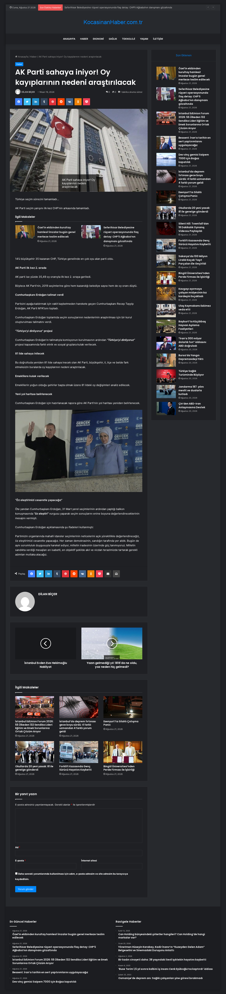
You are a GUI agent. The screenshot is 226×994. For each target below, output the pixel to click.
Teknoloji (128, 38)
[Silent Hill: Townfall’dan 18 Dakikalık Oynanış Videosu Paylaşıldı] (166, 228)
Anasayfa (69, 38)
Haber (84, 38)
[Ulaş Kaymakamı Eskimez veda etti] (166, 310)
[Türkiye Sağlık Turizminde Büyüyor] (166, 375)
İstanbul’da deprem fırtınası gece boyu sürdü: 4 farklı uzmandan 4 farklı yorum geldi (77, 726)
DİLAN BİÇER (28, 92)
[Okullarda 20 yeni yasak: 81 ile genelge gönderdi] (34, 752)
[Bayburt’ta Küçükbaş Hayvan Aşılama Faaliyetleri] (166, 326)
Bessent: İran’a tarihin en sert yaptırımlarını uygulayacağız (195, 141)
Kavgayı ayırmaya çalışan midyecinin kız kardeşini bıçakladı (193, 292)
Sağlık (113, 38)
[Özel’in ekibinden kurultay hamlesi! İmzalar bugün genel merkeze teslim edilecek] (25, 231)
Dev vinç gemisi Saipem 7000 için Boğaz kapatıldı (194, 158)
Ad (17, 847)
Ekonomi (98, 38)
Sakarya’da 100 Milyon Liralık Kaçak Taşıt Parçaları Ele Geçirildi (193, 259)
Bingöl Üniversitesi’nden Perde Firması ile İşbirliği (119, 768)
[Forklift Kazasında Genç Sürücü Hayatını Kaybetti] (78, 752)
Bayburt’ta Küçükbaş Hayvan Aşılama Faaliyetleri (192, 325)
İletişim (158, 38)
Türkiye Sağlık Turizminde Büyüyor (191, 372)
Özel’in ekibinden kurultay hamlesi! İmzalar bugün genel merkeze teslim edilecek (56, 232)
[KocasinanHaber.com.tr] (113, 22)
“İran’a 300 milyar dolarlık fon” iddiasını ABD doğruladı (192, 342)
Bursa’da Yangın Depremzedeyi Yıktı (191, 357)
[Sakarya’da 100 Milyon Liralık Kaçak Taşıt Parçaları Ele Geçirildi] (166, 261)
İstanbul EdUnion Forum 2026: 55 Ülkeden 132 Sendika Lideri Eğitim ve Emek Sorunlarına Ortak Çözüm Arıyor (34, 726)
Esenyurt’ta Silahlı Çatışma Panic (120, 723)
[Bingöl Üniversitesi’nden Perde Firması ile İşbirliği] (122, 752)
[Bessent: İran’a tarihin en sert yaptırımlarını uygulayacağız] (166, 142)
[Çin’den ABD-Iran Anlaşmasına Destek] (166, 408)
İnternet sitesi (89, 860)
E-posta (20, 860)
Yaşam (144, 38)
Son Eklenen (184, 55)
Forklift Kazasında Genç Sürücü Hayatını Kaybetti (75, 768)
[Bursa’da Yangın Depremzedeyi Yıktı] (166, 360)
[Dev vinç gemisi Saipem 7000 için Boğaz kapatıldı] (166, 159)
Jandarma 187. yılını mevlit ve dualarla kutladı (191, 390)
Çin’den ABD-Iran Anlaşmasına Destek (192, 405)
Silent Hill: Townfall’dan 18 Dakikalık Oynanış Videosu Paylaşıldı (194, 227)
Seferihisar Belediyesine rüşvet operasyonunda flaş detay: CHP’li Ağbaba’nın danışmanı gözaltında (194, 96)
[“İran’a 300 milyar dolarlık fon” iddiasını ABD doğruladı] (166, 343)
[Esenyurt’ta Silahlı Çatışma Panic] (122, 707)
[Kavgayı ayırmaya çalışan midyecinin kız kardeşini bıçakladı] (166, 293)
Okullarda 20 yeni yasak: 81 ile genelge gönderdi (34, 768)
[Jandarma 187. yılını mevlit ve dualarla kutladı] (166, 391)
